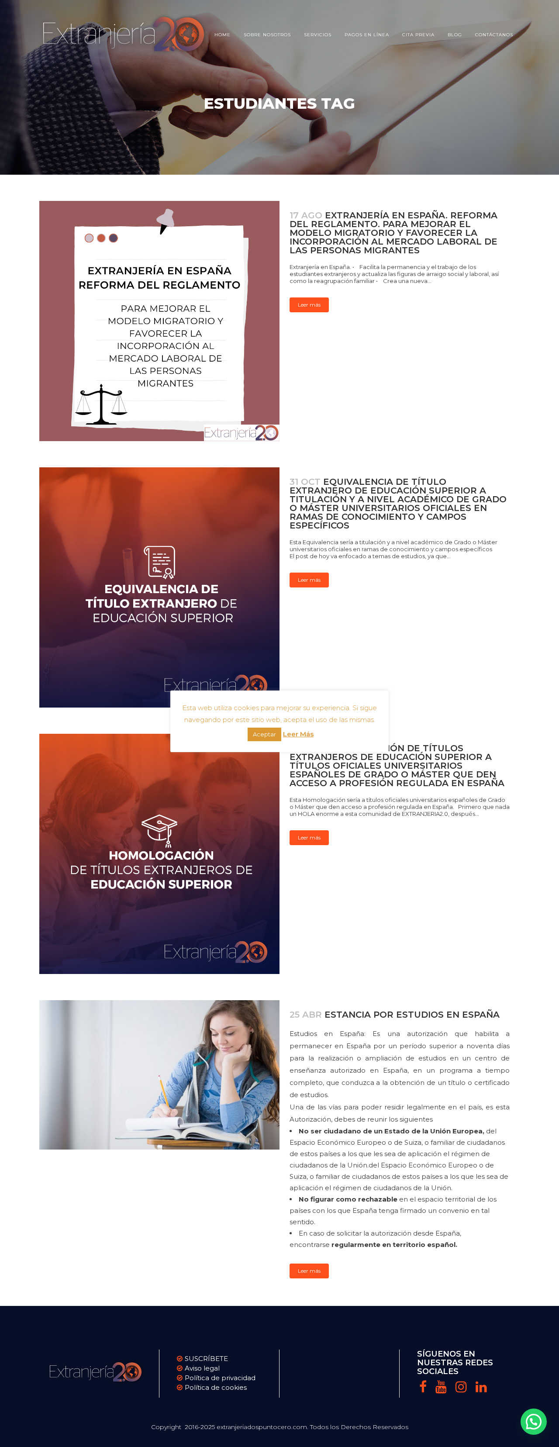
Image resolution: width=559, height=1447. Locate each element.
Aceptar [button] (264, 734)
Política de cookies (216, 1387)
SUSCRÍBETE (206, 1358)
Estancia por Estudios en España (412, 1014)
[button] (534, 1422)
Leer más (309, 304)
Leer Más (298, 734)
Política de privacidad (220, 1378)
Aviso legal (202, 1368)
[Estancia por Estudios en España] (159, 1075)
